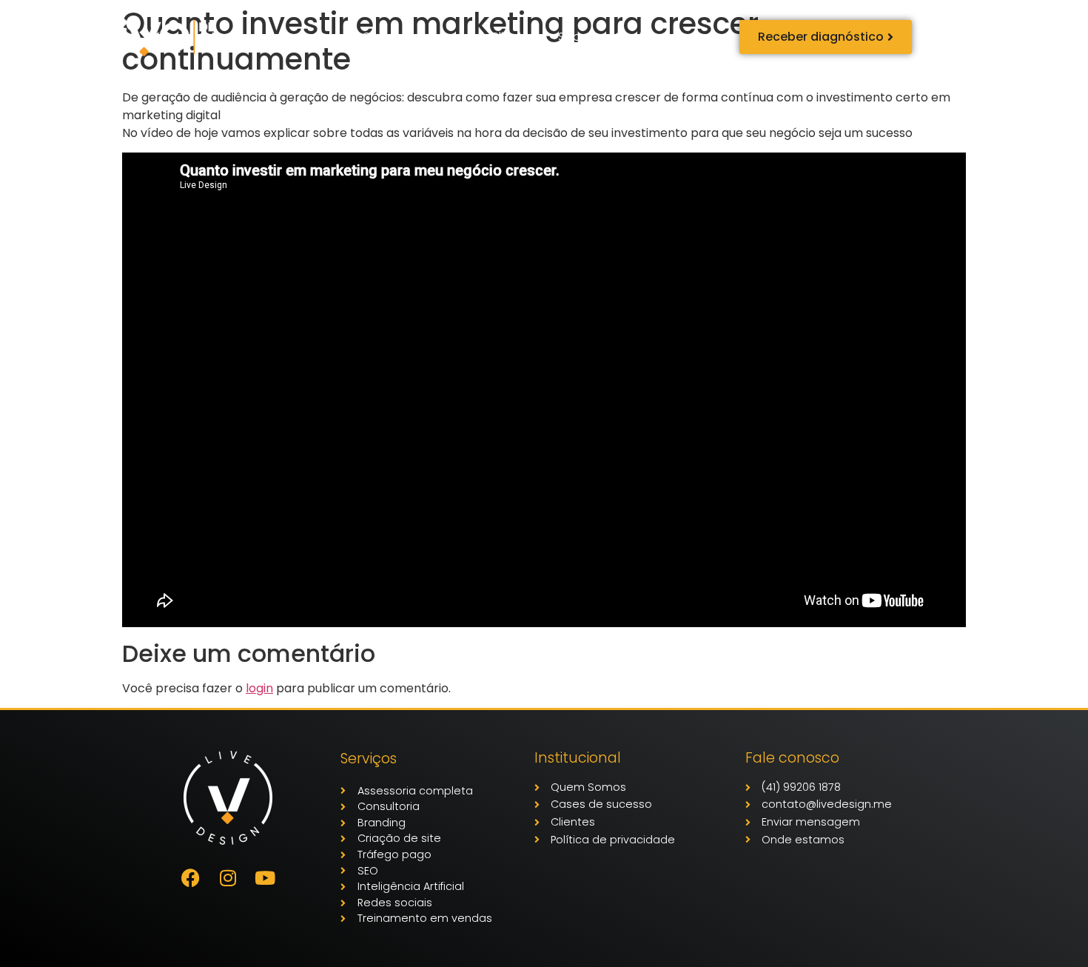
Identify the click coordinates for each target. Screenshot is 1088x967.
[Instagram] (227, 878)
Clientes (513, 36)
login (259, 688)
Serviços (304, 36)
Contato (639, 36)
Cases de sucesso (415, 36)
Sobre (575, 36)
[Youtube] (264, 878)
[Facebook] (190, 878)
